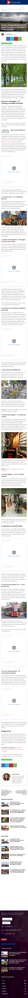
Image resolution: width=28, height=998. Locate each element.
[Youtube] (14, 944)
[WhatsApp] (20, 39)
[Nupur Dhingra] (2, 34)
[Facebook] (8, 39)
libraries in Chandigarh (11, 469)
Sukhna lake (8, 141)
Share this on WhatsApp (7, 43)
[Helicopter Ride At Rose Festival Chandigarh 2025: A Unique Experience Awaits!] (5, 848)
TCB (5, 9)
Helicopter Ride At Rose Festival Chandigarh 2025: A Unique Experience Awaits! (17, 848)
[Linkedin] (8, 944)
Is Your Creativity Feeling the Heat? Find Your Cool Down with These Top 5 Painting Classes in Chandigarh (17, 819)
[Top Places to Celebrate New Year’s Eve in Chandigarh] (5, 856)
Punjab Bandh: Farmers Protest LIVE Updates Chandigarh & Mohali (16, 863)
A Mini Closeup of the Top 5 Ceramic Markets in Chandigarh (18, 826)
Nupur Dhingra (9, 34)
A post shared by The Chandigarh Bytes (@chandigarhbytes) (14, 186)
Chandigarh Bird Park (6, 143)
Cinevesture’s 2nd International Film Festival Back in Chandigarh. (17, 803)
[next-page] (4, 876)
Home (2, 9)
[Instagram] (5, 944)
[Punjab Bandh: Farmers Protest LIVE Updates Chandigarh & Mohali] (5, 864)
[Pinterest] (16, 39)
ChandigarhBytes (18, 756)
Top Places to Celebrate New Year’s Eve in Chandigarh (17, 855)
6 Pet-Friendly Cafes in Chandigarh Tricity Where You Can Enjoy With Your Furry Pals (21, 792)
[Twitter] (12, 39)
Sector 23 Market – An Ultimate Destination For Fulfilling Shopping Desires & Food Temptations (6, 793)
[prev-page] (2, 876)
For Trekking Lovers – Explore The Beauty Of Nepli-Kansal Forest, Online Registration (18, 811)
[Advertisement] (14, 893)
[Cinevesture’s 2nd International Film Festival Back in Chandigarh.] (5, 804)
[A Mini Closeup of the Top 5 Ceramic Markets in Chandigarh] (5, 828)
